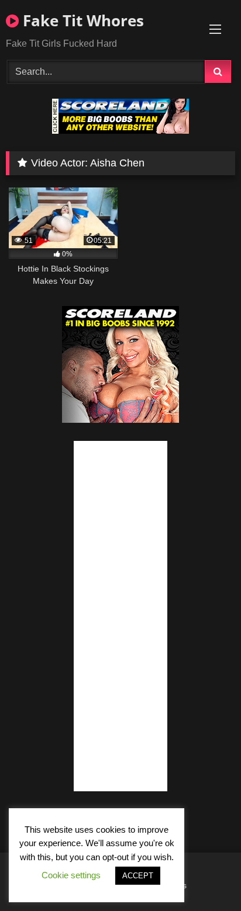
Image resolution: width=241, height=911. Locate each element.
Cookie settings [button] (71, 875)
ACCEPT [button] (137, 875)
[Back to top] (205, 876)
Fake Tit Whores (81, 20)
